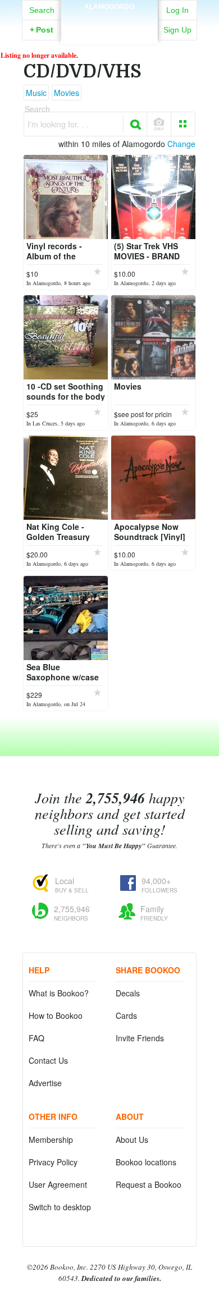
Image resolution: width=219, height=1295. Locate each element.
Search (41, 10)
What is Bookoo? (59, 993)
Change (181, 143)
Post (41, 29)
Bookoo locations (146, 1162)
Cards (126, 1015)
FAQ (36, 1038)
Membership (51, 1139)
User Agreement (58, 1184)
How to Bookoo (56, 1015)
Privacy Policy (53, 1162)
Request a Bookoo (148, 1184)
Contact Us (48, 1060)
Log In (177, 10)
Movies (66, 92)
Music (36, 92)
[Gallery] (183, 124)
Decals (128, 993)
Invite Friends (140, 1038)
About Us (132, 1139)
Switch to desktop (60, 1206)
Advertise (45, 1082)
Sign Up (177, 29)
